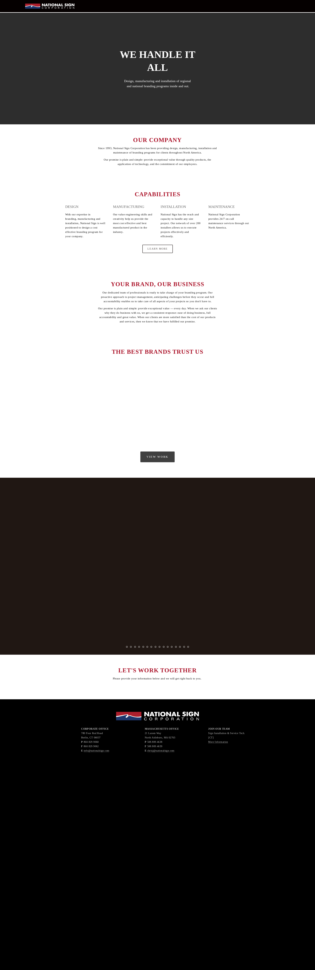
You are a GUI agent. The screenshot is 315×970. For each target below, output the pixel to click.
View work (157, 456)
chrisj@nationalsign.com (160, 750)
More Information (218, 741)
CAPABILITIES (24, 11)
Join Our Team (78, 11)
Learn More (157, 248)
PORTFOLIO (50, 11)
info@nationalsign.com (96, 750)
